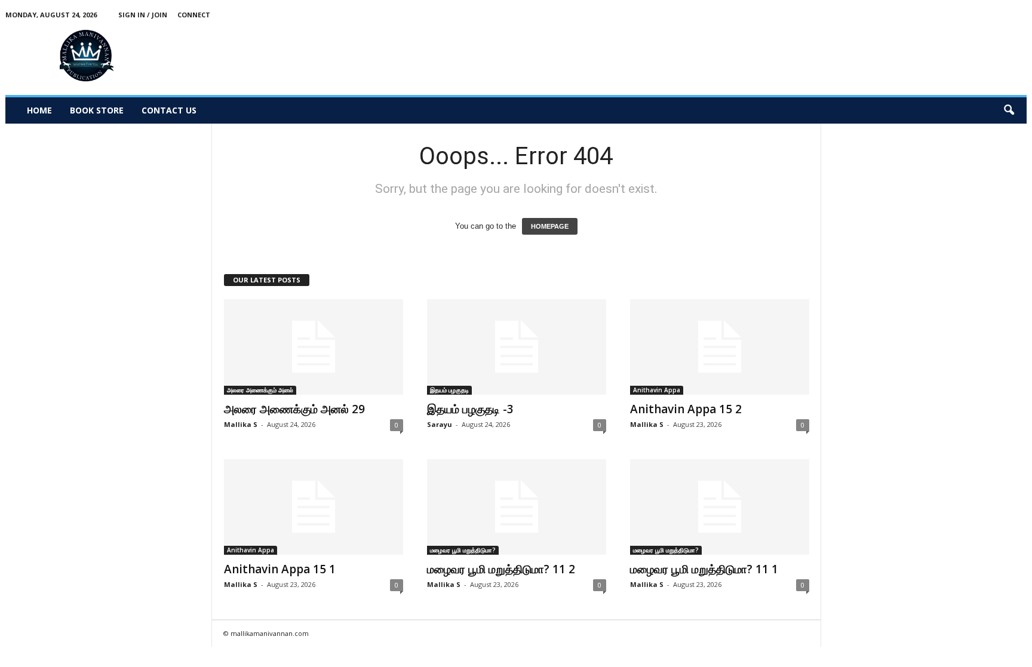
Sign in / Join (142, 14)
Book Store (97, 110)
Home (39, 110)
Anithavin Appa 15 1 (280, 569)
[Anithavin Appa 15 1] (313, 507)
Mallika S (240, 424)
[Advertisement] (809, 56)
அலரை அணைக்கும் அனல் (260, 390)
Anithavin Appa (656, 390)
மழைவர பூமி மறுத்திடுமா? (463, 550)
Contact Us (169, 110)
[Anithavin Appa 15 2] (719, 347)
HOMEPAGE (550, 226)
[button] (1009, 110)
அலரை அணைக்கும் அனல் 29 (294, 409)
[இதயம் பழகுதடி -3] (516, 347)
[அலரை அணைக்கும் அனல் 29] (313, 347)
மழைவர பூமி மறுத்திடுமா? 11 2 (501, 569)
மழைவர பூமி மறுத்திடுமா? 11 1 (704, 569)
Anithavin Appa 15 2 (686, 409)
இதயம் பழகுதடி (449, 390)
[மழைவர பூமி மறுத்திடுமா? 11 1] (719, 507)
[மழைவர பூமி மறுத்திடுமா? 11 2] (516, 507)
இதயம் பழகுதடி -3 (470, 409)
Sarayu (439, 424)
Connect (193, 14)
